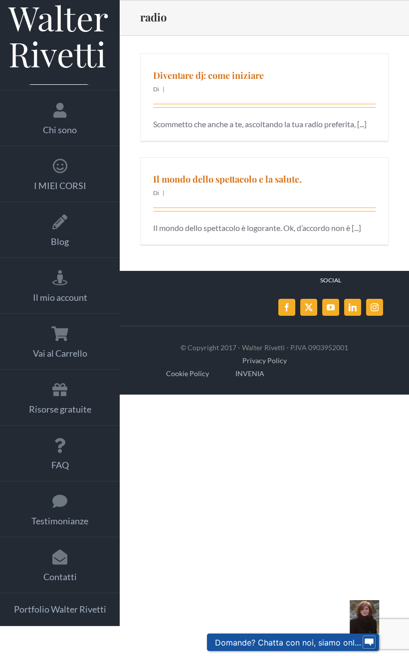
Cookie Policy (187, 373)
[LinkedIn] (352, 307)
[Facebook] (286, 307)
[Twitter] (308, 307)
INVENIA (249, 373)
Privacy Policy (264, 360)
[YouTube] (330, 307)
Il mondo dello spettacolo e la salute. (227, 179)
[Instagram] (374, 307)
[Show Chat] (369, 643)
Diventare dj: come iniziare (208, 75)
